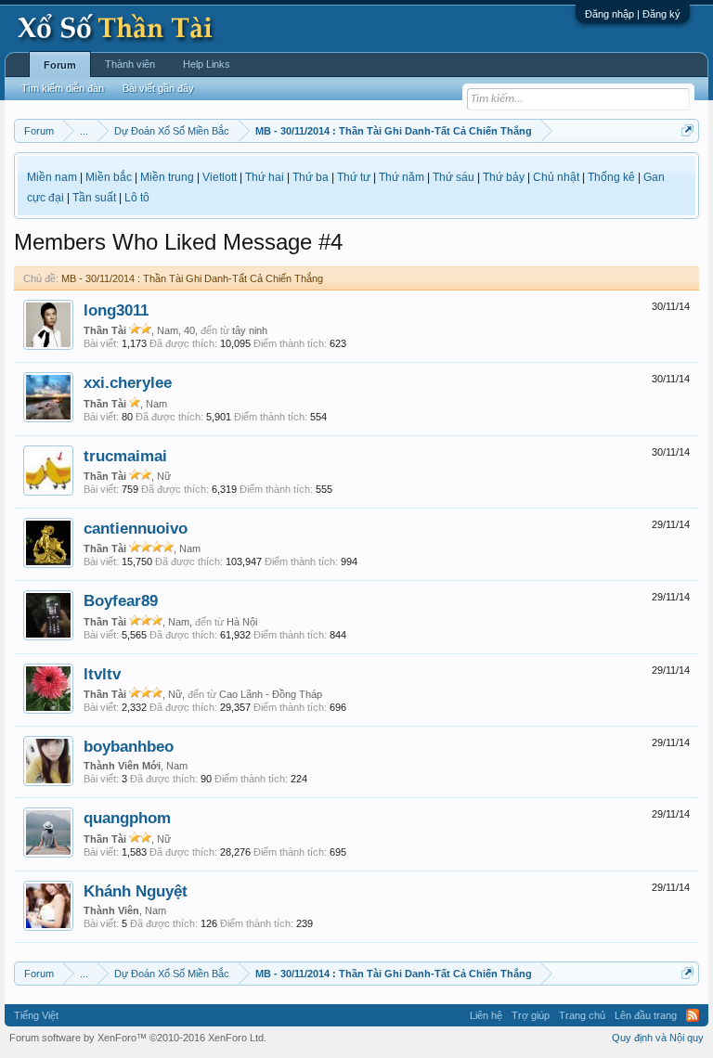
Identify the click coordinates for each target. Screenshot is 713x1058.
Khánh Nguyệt (136, 891)
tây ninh (249, 330)
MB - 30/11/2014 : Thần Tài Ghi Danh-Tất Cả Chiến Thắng (192, 278)
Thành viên (130, 64)
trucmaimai (125, 455)
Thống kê (611, 177)
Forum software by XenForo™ (137, 1037)
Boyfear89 (121, 600)
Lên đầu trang (646, 1015)
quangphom (127, 817)
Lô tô (136, 197)
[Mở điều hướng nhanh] (687, 130)
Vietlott (219, 177)
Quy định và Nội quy (658, 1037)
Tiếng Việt (36, 1015)
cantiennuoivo (136, 528)
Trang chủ (582, 1015)
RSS (692, 1015)
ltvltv (102, 673)
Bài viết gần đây (158, 88)
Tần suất (94, 197)
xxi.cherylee (128, 382)
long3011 (116, 310)
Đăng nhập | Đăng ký (633, 13)
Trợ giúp (531, 1015)
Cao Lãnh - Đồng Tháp (270, 694)
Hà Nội (242, 621)
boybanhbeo (129, 746)
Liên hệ (486, 1015)
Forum (60, 65)
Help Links (206, 64)
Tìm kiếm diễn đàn (62, 88)
